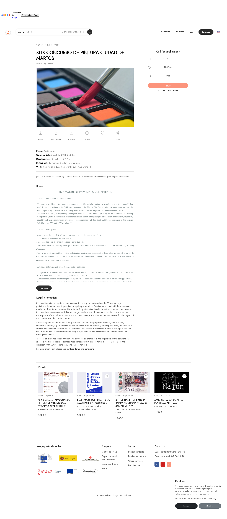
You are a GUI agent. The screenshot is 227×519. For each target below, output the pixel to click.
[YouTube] (163, 464)
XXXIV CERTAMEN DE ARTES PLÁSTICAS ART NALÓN (168, 401)
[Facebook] (156, 464)
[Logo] (8, 32)
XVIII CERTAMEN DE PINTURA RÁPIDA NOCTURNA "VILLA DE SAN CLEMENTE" (131, 403)
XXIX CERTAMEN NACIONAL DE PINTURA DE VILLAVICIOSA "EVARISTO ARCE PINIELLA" (54, 403)
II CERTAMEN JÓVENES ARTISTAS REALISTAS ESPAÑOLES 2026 (93, 401)
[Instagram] (169, 464)
